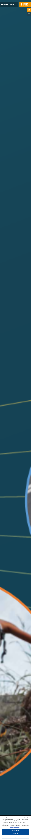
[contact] (29, 10)
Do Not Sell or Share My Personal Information (15, 837)
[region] (15, 827)
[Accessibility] (29, 14)
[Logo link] (24, 4)
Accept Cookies (15, 830)
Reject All (15, 833)
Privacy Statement (14, 827)
